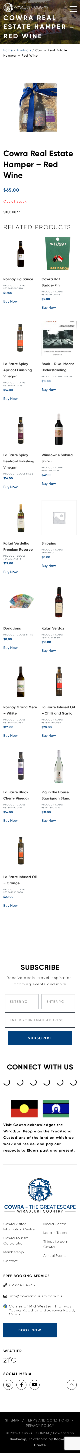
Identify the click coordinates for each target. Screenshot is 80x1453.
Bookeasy (18, 1439)
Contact (10, 1261)
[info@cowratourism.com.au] (32, 1292)
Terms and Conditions (47, 1420)
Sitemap (12, 1420)
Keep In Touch (55, 1233)
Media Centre (54, 1224)
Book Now (29, 1330)
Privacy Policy (40, 1426)
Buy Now (10, 301)
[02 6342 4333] (19, 1281)
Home (8, 50)
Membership (13, 1252)
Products (24, 50)
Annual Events (54, 1256)
